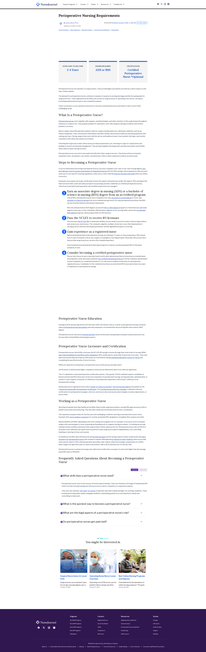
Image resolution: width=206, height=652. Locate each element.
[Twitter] (162, 4)
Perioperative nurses (66, 121)
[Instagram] (165, 4)
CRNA (99, 627)
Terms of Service (135, 646)
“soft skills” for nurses (87, 491)
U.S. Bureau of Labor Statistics (122, 439)
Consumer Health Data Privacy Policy (153, 646)
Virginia (155, 630)
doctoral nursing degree (121, 387)
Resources (125, 616)
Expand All (143, 470)
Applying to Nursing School (128, 620)
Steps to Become (75, 30)
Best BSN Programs (75, 620)
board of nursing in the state (124, 174)
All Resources (125, 634)
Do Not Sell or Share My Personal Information (63, 646)
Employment (115, 30)
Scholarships (124, 630)
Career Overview (64, 30)
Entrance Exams (125, 623)
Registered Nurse (103, 620)
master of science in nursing (100, 387)
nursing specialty (89, 334)
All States (155, 634)
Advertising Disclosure (93, 646)
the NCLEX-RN (83, 221)
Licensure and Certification (102, 30)
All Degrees (73, 634)
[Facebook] (158, 4)
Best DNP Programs (75, 623)
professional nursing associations (75, 327)
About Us (44, 646)
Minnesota (156, 623)
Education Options (87, 30)
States (155, 616)
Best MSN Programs (76, 627)
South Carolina (157, 627)
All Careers (101, 634)
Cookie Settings (123, 646)
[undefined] (46, 4)
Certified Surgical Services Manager (113, 389)
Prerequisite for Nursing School (130, 627)
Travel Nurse (101, 630)
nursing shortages (99, 437)
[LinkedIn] (168, 4)
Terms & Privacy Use (109, 646)
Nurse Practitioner (103, 623)
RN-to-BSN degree (111, 208)
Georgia (155, 620)
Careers (101, 616)
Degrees (73, 616)
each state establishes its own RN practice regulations (78, 355)
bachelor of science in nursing (78, 200)
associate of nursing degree (121, 198)
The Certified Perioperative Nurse (110, 259)
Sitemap (81, 646)
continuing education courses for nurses (125, 357)
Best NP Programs (75, 630)
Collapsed (134, 470)
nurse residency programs (79, 417)
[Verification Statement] (141, 22)
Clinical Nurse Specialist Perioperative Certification (77, 389)
